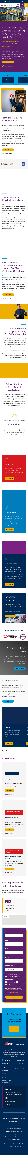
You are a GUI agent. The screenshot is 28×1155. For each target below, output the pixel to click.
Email (7, 940)
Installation (17, 976)
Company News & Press (13, 773)
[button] (3, 750)
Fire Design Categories (11, 817)
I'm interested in (10, 965)
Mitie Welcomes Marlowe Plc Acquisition (13, 779)
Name (7, 932)
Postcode (8, 948)
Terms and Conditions (12, 989)
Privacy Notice (14, 992)
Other (8, 984)
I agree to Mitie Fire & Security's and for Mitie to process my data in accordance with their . (14, 990)
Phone (7, 957)
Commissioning (11, 982)
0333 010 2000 (8, 910)
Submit (14, 997)
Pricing (20, 982)
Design (9, 976)
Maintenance (10, 979)
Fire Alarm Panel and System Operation (13, 857)
